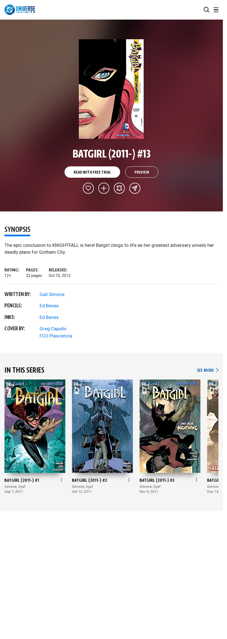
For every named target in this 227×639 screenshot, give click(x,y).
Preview (142, 172)
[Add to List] (103, 188)
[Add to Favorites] (88, 188)
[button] (206, 9)
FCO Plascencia (56, 336)
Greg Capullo (53, 328)
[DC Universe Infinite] (19, 9)
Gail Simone (52, 294)
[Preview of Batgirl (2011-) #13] (111, 89)
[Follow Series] (119, 188)
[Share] (134, 188)
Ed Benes (49, 305)
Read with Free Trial (92, 172)
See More (207, 370)
